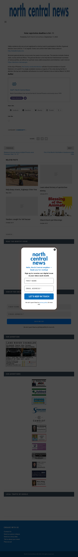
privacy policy (44, 302)
